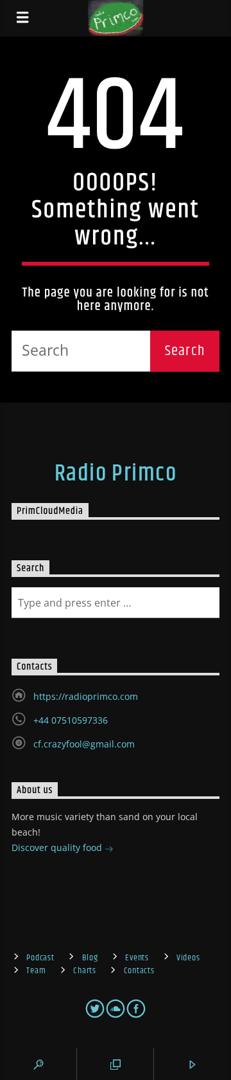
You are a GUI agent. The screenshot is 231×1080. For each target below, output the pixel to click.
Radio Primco (115, 474)
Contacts (139, 971)
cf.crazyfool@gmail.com (84, 744)
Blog (90, 958)
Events (136, 958)
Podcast (40, 958)
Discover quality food (58, 847)
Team (36, 971)
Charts (84, 971)
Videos (188, 958)
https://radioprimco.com (85, 696)
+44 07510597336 (70, 720)
